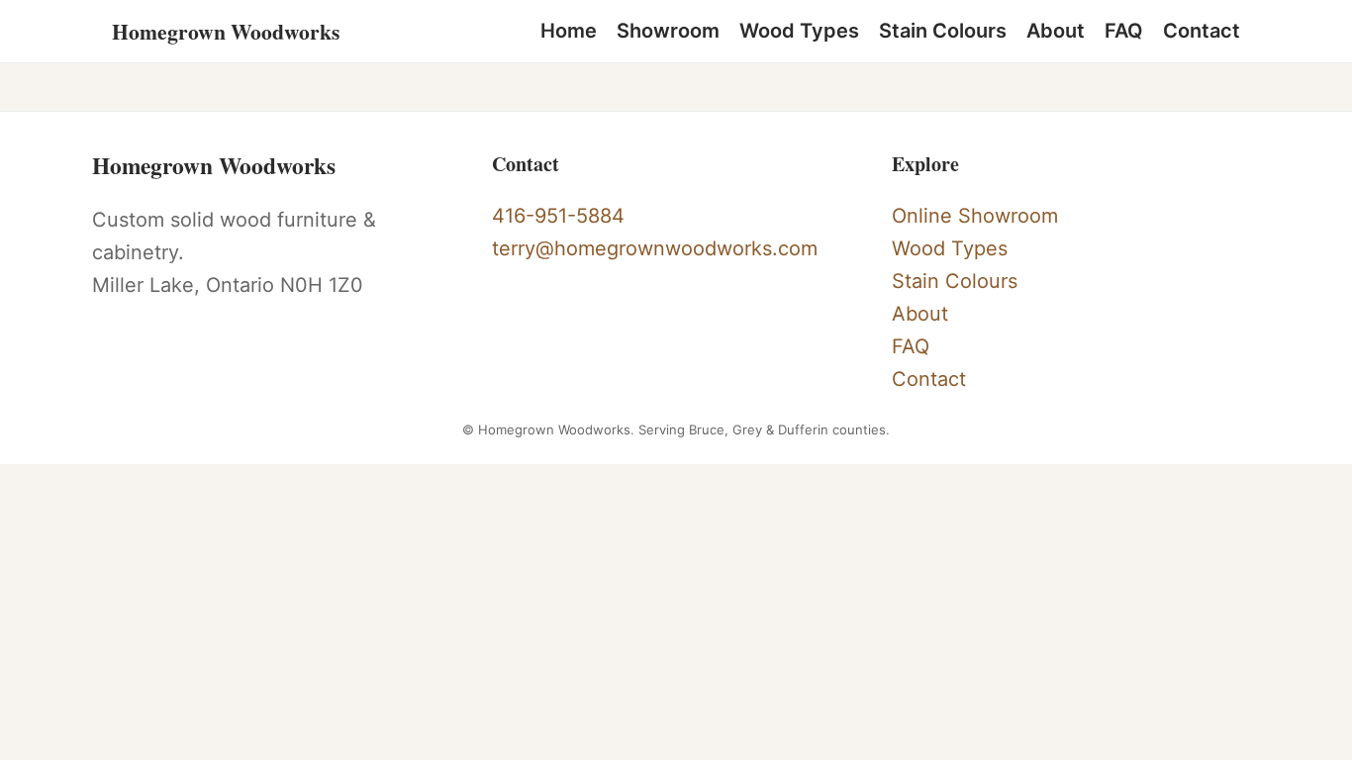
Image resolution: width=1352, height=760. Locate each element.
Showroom (668, 31)
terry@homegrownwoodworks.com (655, 248)
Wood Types (799, 31)
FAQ (1124, 31)
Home (568, 31)
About (1055, 31)
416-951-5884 (558, 216)
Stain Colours (943, 31)
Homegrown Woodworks (225, 31)
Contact (1201, 31)
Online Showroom (975, 216)
